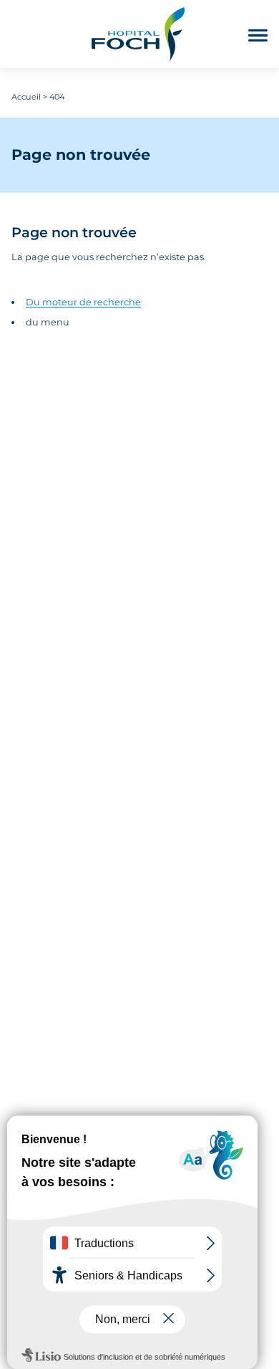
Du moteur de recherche (83, 302)
